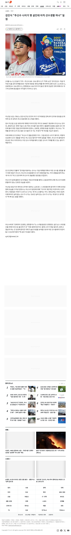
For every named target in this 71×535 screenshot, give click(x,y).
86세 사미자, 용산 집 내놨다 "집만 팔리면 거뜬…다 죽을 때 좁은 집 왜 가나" (18, 397)
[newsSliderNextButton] (64, 383)
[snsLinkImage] (58, 530)
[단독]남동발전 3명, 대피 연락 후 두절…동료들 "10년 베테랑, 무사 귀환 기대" (18, 420)
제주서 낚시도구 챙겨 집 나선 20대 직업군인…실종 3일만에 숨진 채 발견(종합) (48, 412)
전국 (9, 492)
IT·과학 (44, 497)
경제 (44, 488)
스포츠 (7, 11)
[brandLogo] (8, 1)
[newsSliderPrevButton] (60, 383)
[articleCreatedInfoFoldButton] (23, 25)
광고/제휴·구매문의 (30, 515)
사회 (26, 488)
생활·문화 (9, 501)
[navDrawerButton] (64, 2)
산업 (9, 497)
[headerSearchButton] (58, 2)
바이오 (62, 497)
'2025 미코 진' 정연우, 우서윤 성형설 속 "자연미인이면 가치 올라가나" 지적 (18, 405)
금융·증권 (62, 492)
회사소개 (20, 515)
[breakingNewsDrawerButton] (61, 2)
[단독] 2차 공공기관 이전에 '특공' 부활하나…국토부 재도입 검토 (48, 405)
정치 (9, 488)
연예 (6, 430)
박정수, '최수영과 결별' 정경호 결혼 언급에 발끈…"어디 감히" (18, 389)
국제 (62, 488)
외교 (26, 492)
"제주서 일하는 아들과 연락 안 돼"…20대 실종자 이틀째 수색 (18, 412)
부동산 (27, 497)
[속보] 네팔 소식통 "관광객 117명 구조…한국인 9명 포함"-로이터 (48, 420)
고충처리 (50, 515)
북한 (44, 492)
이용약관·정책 (42, 515)
